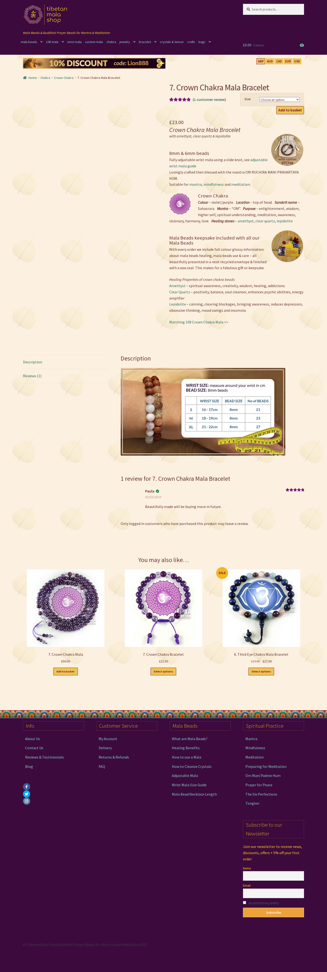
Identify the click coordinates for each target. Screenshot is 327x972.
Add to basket (290, 110)
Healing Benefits (186, 747)
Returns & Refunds (114, 757)
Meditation (254, 757)
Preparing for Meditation (266, 766)
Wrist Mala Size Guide (189, 784)
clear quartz (265, 220)
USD (297, 61)
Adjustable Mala (185, 775)
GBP (261, 61)
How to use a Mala (186, 757)
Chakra (45, 78)
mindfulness (213, 184)
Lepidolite (177, 304)
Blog (29, 766)
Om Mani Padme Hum (263, 775)
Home (32, 78)
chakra (111, 42)
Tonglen (252, 803)
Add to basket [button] (65, 671)
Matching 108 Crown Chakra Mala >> (198, 322)
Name (247, 868)
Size (247, 99)
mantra (195, 184)
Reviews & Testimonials (44, 757)
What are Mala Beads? (190, 738)
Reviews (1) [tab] (32, 375)
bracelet (145, 42)
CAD (279, 61)
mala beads (29, 42)
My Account (108, 738)
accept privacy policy (263, 903)
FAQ (102, 766)
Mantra (251, 738)
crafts (191, 42)
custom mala (94, 42)
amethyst (246, 220)
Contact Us (34, 747)
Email (246, 885)
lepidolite (285, 220)
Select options (163, 671)
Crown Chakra (63, 78)
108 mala (52, 42)
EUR (288, 61)
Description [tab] (32, 362)
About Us (32, 738)
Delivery (105, 747)
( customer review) (209, 99)
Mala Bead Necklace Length (194, 794)
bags (201, 42)
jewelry (124, 42)
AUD (270, 61)
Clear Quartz (179, 291)
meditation (240, 184)
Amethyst (177, 285)
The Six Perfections (261, 794)
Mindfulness (255, 747)
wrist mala (74, 42)
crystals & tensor (172, 42)
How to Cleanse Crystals (192, 766)
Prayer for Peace (258, 784)
